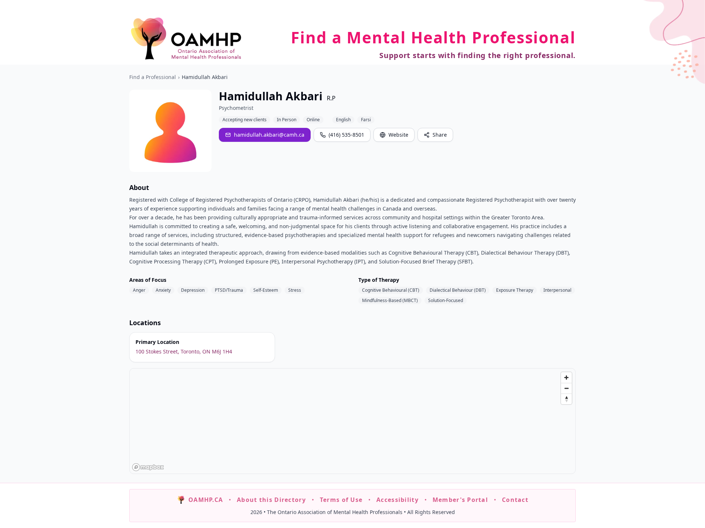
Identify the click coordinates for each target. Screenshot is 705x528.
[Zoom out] (566, 388)
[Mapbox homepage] (148, 467)
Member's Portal (460, 500)
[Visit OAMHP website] (186, 38)
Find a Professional (152, 76)
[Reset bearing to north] (566, 399)
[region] (353, 421)
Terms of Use (341, 500)
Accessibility (397, 500)
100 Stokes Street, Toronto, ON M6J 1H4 (183, 351)
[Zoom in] (566, 377)
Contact (515, 500)
